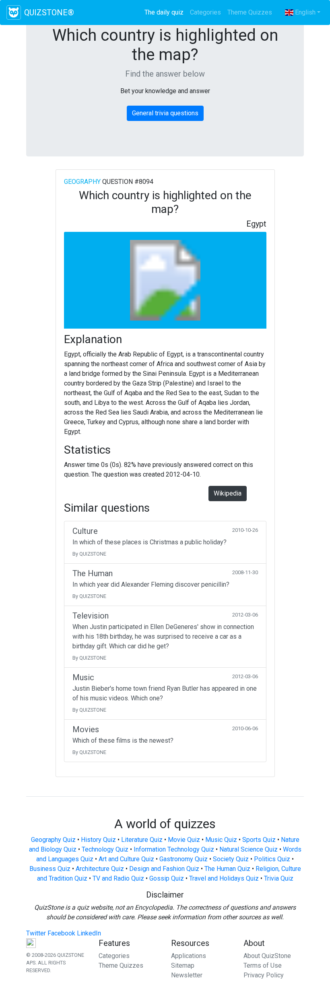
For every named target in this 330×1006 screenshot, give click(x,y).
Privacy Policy (263, 975)
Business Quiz (49, 869)
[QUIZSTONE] (13, 12)
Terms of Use (262, 965)
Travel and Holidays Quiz (224, 878)
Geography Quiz (53, 840)
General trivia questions (165, 113)
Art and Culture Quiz (126, 859)
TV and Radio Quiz (118, 878)
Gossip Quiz (166, 878)
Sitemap (182, 965)
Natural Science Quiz (248, 849)
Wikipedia (227, 493)
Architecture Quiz (100, 869)
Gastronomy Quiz (183, 859)
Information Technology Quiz (174, 849)
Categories (205, 12)
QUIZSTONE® (49, 12)
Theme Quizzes (249, 12)
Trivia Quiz (278, 878)
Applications (188, 956)
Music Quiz (221, 840)
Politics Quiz (272, 859)
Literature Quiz (142, 840)
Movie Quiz (184, 840)
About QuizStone (267, 956)
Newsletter (186, 975)
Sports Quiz (259, 840)
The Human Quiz (227, 869)
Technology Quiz (105, 849)
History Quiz (98, 840)
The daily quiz (165, 12)
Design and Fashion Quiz (164, 869)
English (304, 12)
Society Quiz (231, 859)
